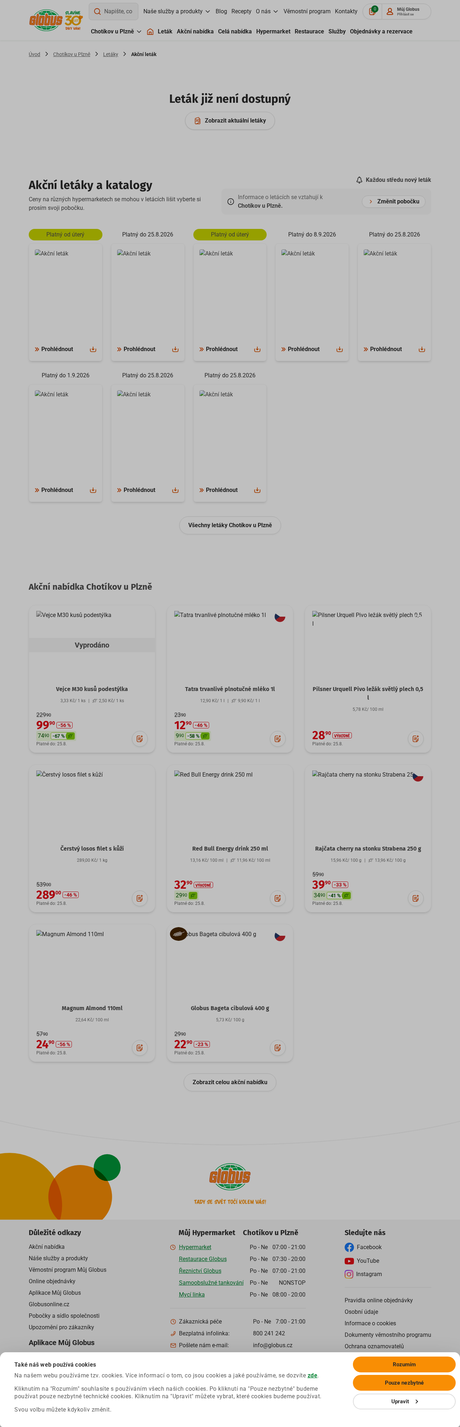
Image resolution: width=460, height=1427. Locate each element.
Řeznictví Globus (200, 1270)
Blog (221, 11)
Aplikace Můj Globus (55, 1292)
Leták (165, 31)
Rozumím (404, 1364)
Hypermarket (273, 31)
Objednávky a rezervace (381, 31)
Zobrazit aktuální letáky (235, 120)
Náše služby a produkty (58, 1258)
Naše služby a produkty (173, 11)
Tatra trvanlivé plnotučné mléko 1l (230, 689)
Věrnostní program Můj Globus (67, 1269)
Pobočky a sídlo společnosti (64, 1315)
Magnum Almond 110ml (92, 1008)
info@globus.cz (273, 1345)
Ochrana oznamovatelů (374, 1346)
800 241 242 (269, 1333)
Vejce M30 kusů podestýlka (92, 689)
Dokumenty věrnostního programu (388, 1334)
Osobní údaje (361, 1311)
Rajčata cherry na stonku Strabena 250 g (368, 848)
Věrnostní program (307, 11)
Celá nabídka (235, 31)
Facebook (369, 1247)
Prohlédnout (57, 349)
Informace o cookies (370, 1323)
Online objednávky (52, 1281)
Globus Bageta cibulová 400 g (230, 1008)
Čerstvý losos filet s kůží (92, 848)
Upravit (400, 1401)
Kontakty (346, 11)
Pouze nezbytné (404, 1383)
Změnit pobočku (398, 201)
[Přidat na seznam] (140, 739)
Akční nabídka (195, 31)
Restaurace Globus (203, 1259)
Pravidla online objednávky (379, 1300)
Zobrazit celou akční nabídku (230, 1082)
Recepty (241, 11)
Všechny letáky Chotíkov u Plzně (230, 525)
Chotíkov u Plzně (112, 31)
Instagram (369, 1274)
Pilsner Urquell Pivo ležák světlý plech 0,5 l (368, 693)
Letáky (110, 54)
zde (313, 1375)
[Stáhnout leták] (93, 349)
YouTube (368, 1260)
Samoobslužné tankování (211, 1282)
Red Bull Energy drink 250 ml (230, 848)
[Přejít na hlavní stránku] (46, 20)
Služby (337, 31)
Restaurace (309, 31)
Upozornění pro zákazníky (61, 1327)
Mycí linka (192, 1294)
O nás (263, 11)
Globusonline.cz (49, 1304)
